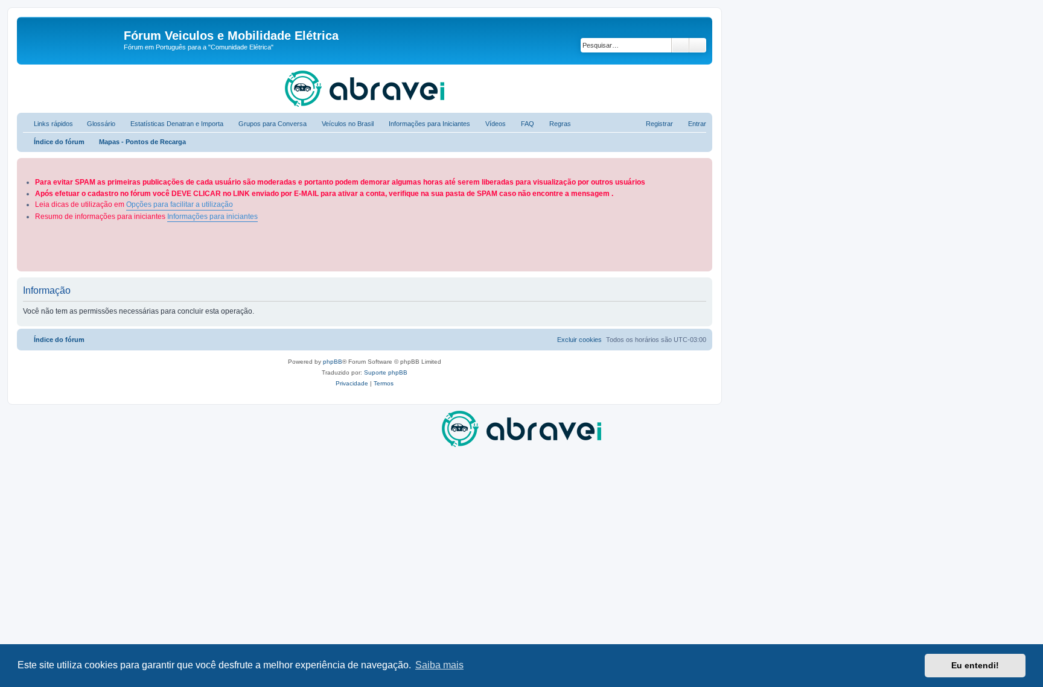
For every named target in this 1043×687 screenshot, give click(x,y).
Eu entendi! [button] (975, 665)
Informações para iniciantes (212, 216)
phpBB (332, 361)
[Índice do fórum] (72, 39)
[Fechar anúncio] (704, 164)
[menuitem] (95, 123)
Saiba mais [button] (439, 665)
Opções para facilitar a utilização (179, 204)
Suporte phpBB (385, 372)
